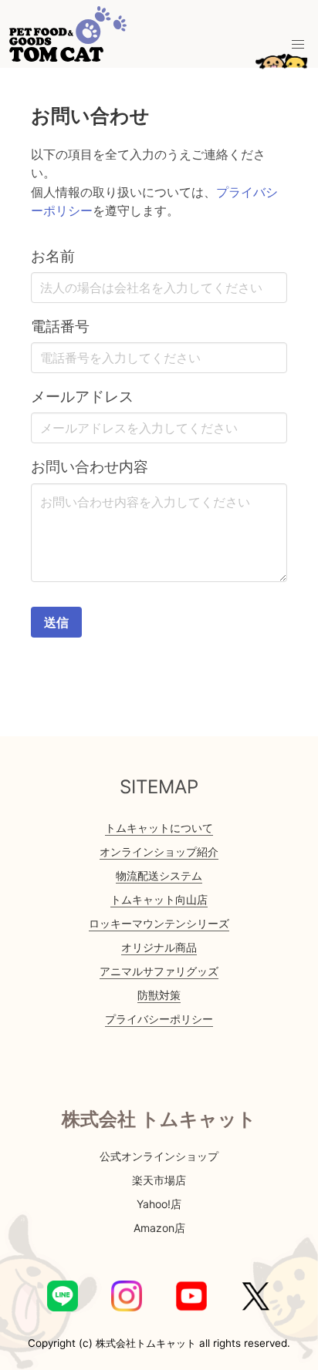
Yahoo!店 (159, 1203)
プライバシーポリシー (159, 1018)
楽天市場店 (159, 1180)
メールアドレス (82, 396)
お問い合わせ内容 (89, 466)
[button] (298, 45)
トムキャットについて (159, 827)
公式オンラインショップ (159, 1156)
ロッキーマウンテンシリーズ (159, 923)
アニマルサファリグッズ (159, 971)
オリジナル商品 (159, 947)
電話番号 (60, 326)
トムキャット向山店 (159, 899)
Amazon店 (159, 1227)
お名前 (53, 256)
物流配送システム (159, 875)
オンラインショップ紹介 (159, 851)
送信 (56, 622)
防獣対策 (159, 994)
